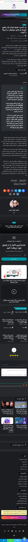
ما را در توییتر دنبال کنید (18, 445)
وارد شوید (3, 365)
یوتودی (5, 59)
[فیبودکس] (14, 6)
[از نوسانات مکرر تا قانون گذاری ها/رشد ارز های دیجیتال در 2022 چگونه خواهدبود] (7, 420)
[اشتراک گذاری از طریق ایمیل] (14, 194)
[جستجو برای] (2, 7)
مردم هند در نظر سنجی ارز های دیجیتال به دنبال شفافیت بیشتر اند (21, 321)
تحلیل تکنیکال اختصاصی (21, 503)
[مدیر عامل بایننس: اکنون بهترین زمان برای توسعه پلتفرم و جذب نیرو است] (21, 405)
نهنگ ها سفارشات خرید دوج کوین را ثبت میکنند (14, 1)
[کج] (5, 375)
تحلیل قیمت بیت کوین (22, 494)
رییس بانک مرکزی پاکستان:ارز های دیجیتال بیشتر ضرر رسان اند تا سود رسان (14, 226)
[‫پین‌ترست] (8, 190)
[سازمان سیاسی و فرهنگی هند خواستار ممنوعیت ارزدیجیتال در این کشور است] (7, 330)
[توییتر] (19, 190)
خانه (24, 21)
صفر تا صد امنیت (23, 486)
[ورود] (4, 7)
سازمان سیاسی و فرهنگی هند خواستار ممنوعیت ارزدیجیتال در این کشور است (8, 337)
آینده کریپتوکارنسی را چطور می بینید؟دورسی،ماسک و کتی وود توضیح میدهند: (7, 411)
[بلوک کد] (16, 375)
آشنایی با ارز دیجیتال (22, 484)
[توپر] (3, 375)
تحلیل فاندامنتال (23, 498)
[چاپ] (10, 194)
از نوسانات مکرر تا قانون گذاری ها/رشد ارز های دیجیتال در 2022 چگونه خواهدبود (8, 428)
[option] (14, 225)
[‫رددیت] (4, 190)
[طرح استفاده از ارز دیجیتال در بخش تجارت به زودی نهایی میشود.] (7, 314)
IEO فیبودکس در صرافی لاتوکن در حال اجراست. (21, 426)
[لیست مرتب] (10, 375)
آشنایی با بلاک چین (23, 479)
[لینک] (18, 375)
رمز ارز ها (13, 181)
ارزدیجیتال (22, 181)
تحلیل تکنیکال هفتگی (22, 501)
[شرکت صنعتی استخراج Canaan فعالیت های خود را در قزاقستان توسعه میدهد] (21, 330)
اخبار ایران (25, 464)
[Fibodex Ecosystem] (14, 15)
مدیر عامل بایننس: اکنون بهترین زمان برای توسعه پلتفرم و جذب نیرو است (21, 411)
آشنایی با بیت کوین (22, 481)
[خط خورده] (8, 375)
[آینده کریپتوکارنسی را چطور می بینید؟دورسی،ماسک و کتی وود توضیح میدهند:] (7, 405)
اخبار (22, 21)
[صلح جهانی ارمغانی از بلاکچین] (22, 75)
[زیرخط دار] (7, 375)
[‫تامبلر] (12, 190)
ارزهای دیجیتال (10, 49)
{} (19, 375)
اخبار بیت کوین (23, 469)
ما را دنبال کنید (13, 517)
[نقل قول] (14, 375)
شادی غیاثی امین (21, 36)
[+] (21, 375)
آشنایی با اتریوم (23, 476)
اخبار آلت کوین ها (23, 459)
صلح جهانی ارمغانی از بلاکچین (10, 73)
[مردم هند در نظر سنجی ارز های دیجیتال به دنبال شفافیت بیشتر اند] (21, 314)
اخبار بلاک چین (23, 466)
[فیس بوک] (23, 190)
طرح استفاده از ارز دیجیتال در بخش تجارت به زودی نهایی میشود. (7, 321)
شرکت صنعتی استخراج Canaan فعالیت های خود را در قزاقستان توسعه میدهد (21, 337)
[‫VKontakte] (17, 194)
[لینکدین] (15, 190)
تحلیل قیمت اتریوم (23, 496)
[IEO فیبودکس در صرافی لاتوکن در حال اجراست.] (21, 420)
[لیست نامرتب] (12, 375)
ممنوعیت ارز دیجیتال (19, 184)
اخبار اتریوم (24, 462)
